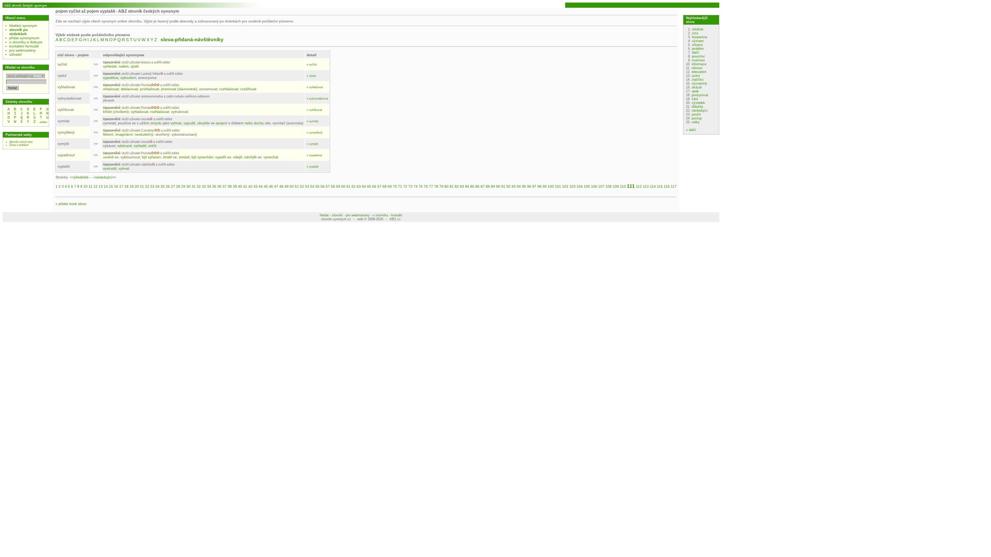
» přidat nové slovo (70, 204)
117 (674, 186)
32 (199, 186)
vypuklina (110, 78)
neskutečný (144, 134)
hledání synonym (23, 25)
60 (343, 186)
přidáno (43, 122)
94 (519, 186)
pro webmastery (22, 50)
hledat (324, 215)
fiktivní (108, 134)
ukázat (697, 87)
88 (488, 186)
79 (441, 186)
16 (116, 186)
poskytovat (700, 95)
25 (163, 186)
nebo (249, 123)
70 (395, 186)
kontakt (396, 215)
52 (302, 186)
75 (421, 186)
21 (142, 186)
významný (699, 83)
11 (90, 186)
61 (348, 186)
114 (653, 186)
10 (85, 186)
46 (271, 186)
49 (286, 186)
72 (405, 186)
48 (281, 186)
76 (426, 186)
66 (374, 186)
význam (698, 41)
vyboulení (128, 78)
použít (696, 114)
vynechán (205, 157)
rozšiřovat (248, 89)
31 (193, 186)
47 (276, 186)
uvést (696, 76)
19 (132, 186)
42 (250, 186)
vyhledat (110, 66)
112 (639, 186)
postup (697, 118)
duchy (259, 123)
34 (209, 186)
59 (338, 186)
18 (126, 186)
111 (631, 186)
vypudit (189, 123)
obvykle (203, 123)
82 (457, 186)
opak (695, 91)
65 (369, 186)
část (695, 99)
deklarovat (129, 89)
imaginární (124, 134)
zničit (152, 146)
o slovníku (380, 215)
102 (565, 186)
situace (697, 45)
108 (608, 186)
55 (317, 186)
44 (261, 186)
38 (230, 186)
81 (452, 186)
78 (436, 186)
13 (101, 186)
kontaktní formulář (24, 46)
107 (601, 186)
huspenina (699, 37)
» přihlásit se (709, 5)
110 (623, 186)
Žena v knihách (19, 144)
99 (544, 186)
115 (660, 186)
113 (646, 186)
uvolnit (108, 157)
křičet (107, 112)
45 (266, 186)
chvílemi (120, 112)
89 (493, 186)
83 (462, 186)
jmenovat (168, 89)
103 (572, 186)
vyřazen (154, 157)
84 (467, 186)
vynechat (270, 157)
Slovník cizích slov (21, 141)
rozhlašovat (228, 89)
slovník (337, 215)
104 (580, 186)
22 (147, 186)
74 (415, 186)
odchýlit (250, 157)
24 (157, 186)
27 (173, 186)
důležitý (697, 107)
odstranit (124, 146)
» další (691, 130)
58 (333, 186)
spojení (221, 123)
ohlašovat (111, 89)
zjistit (135, 66)
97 (534, 186)
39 (235, 186)
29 (183, 186)
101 (558, 186)
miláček (698, 29)
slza (695, 33)
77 (431, 186)
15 (111, 186)
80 (446, 186)
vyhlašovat (139, 112)
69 (390, 186)
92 (508, 186)
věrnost (696, 68)
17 (121, 186)
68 (384, 186)
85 (472, 186)
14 (106, 186)
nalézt (124, 66)
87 (483, 186)
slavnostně (187, 89)
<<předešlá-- (80, 177)
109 (616, 186)
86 (477, 186)
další (695, 52)
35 (214, 186)
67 (379, 186)
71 (400, 186)
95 (524, 186)
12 (95, 186)
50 (292, 186)
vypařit (220, 157)
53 (307, 186)
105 (587, 186)
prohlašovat (149, 89)
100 (551, 186)
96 (529, 186)
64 (364, 186)
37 (224, 186)
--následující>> (104, 177)
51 (297, 186)
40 (240, 186)
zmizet (184, 157)
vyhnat (176, 123)
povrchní (698, 56)
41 (245, 186)
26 (168, 186)
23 (152, 186)
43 (255, 186)
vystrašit (109, 168)
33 (204, 186)
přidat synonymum (24, 38)
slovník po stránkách (18, 32)
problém (698, 49)
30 (188, 186)
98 (539, 186)
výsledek (698, 103)
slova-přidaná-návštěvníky (192, 39)
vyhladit (140, 146)
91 (503, 186)
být (144, 157)
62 (353, 186)
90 (498, 186)
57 (328, 186)
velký (696, 122)
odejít (237, 157)
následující (700, 110)
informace (699, 64)
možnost (698, 60)
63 (359, 186)
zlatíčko (698, 79)
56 (323, 186)
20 (137, 186)
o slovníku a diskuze (25, 42)
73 (410, 186)
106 (594, 186)
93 (514, 186)
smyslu (156, 123)
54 (312, 186)
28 (178, 186)
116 (667, 186)
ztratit (167, 157)
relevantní (699, 72)
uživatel (15, 54)
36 (219, 186)
